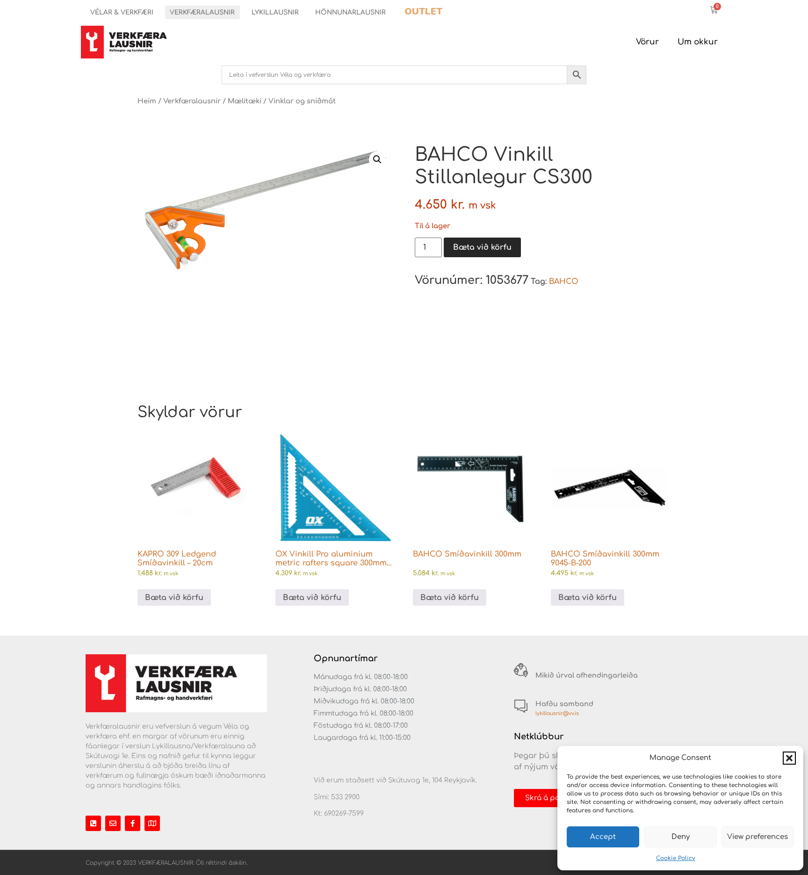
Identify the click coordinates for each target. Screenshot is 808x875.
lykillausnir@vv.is (557, 713)
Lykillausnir (275, 12)
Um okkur (698, 41)
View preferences (757, 837)
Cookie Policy (675, 858)
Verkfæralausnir (202, 12)
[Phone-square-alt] (93, 823)
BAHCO (563, 281)
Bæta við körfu (482, 247)
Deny (680, 837)
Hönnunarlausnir (350, 12)
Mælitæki (244, 101)
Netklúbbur (539, 736)
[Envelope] (113, 823)
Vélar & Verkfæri (121, 12)
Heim (146, 101)
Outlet (423, 11)
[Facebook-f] (132, 823)
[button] (789, 758)
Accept (603, 837)
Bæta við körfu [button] (174, 597)
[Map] (152, 823)
